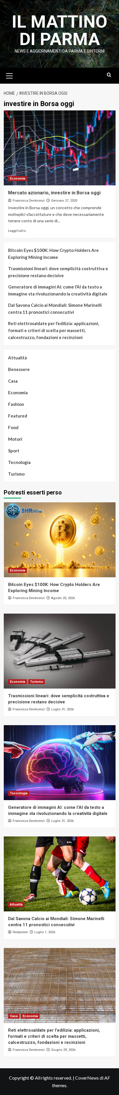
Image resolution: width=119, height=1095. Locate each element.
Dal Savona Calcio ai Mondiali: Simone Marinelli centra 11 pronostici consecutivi (55, 308)
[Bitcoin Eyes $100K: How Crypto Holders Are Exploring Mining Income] (60, 539)
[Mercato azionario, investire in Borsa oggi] (60, 147)
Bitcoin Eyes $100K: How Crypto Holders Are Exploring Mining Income (53, 254)
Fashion (16, 404)
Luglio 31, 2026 (62, 709)
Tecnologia (19, 462)
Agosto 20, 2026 (63, 598)
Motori (15, 439)
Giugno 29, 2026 (63, 1050)
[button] (9, 75)
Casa (13, 380)
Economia (17, 178)
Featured (17, 415)
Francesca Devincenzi (28, 200)
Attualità (17, 357)
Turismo (16, 473)
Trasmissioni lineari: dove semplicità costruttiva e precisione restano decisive (58, 272)
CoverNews (87, 1077)
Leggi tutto (17, 230)
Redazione (20, 932)
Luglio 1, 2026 (44, 932)
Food (13, 427)
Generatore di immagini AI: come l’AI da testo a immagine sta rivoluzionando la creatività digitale (57, 290)
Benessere (19, 369)
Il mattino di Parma (59, 30)
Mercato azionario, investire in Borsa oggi (54, 193)
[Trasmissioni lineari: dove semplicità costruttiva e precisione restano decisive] (60, 651)
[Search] (109, 75)
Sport (13, 450)
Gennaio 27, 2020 (64, 200)
